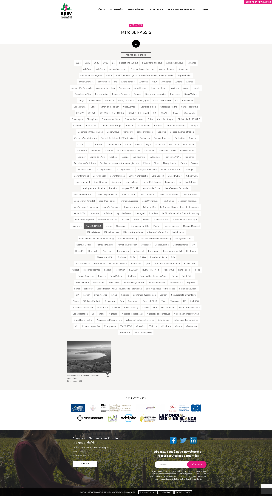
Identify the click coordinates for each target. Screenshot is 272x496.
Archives (143, 81)
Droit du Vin (188, 144)
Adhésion (100, 69)
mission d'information (157, 232)
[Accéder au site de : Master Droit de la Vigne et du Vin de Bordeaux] (93, 408)
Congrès (162, 131)
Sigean (86, 294)
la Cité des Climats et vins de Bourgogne (179, 207)
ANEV (109, 75)
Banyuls (196, 88)
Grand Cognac (100, 182)
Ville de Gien (164, 319)
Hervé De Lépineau (152, 182)
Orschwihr (93, 251)
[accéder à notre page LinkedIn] (193, 440)
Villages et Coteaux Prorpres (140, 319)
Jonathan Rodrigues (188, 200)
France (194, 163)
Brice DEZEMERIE (162, 100)
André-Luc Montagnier (91, 75)
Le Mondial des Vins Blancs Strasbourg (180, 213)
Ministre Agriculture (133, 232)
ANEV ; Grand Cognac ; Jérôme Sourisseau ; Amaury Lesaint (145, 75)
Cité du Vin (91, 125)
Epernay (82, 156)
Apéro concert (128, 81)
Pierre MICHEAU (105, 257)
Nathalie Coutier (84, 244)
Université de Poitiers (82, 307)
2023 (78, 62)
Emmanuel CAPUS (167, 150)
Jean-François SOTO (83, 194)
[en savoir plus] (136, 44)
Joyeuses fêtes (131, 207)
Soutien (163, 294)
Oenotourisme (162, 244)
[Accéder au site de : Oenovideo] (148, 418)
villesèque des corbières (186, 319)
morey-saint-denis (184, 238)
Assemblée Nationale (81, 88)
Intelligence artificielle (94, 188)
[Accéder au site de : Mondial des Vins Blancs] (177, 418)
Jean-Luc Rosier (147, 194)
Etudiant (113, 156)
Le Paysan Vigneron (84, 219)
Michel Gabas (93, 232)
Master (156, 226)
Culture (98, 144)
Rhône (197, 269)
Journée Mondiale (111, 207)
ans (115, 81)
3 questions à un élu (128, 62)
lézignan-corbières (107, 219)
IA (180, 182)
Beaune (137, 94)
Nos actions (156, 9)
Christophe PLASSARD (189, 119)
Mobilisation (178, 232)
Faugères (189, 156)
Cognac (158, 125)
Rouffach (132, 276)
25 (113, 62)
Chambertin (190, 113)
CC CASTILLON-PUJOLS (112, 113)
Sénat (77, 288)
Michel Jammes (111, 232)
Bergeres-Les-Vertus (155, 94)
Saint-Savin (114, 282)
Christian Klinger (165, 119)
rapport (75, 269)
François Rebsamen (147, 169)
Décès (128, 144)
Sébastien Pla (176, 282)
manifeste (77, 226)
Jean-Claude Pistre (151, 188)
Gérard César (99, 175)
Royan (175, 276)
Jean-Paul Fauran (107, 200)
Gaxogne (190, 169)
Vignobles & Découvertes (186, 313)
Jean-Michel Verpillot (84, 200)
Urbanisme (102, 307)
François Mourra (125, 169)
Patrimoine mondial (172, 251)
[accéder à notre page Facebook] (173, 440)
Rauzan (107, 269)
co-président (144, 125)
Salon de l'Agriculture (134, 282)
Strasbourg (110, 301)
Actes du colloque (174, 62)
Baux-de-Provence (121, 94)
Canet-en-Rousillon (109, 106)
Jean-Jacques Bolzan (107, 194)
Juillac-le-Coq (149, 207)
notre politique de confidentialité (164, 476)
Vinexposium (110, 326)
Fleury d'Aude (169, 163)
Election (109, 150)
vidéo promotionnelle (189, 307)
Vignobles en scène (83, 319)
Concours (128, 131)
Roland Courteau (86, 276)
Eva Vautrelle (139, 156)
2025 (96, 62)
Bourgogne (143, 100)
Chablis (176, 113)
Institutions (190, 182)
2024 (87, 62)
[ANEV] (66, 10)
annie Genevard (86, 81)
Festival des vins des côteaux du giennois (119, 163)
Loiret (136, 219)
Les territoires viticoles (181, 9)
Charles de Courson (134, 119)
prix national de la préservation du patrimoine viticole (101, 263)
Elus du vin (149, 150)
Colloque (194, 125)
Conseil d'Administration (182, 131)
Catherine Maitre (168, 106)
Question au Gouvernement (167, 263)
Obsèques (146, 244)
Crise (80, 144)
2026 (105, 62)
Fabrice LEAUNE (172, 156)
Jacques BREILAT (129, 188)
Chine (150, 119)
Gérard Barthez (81, 175)
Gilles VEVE (192, 175)
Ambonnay (183, 69)
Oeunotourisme (180, 244)
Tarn (122, 301)
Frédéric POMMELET (171, 169)
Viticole (153, 326)
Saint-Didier (188, 276)
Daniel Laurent (114, 144)
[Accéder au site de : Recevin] (78, 408)
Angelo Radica (185, 75)
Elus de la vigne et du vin (128, 150)
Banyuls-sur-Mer (83, 94)
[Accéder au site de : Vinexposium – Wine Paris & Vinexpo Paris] (90, 418)
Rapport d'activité (91, 269)
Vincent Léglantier (91, 326)
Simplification (100, 294)
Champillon (92, 119)
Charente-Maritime (111, 119)
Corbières (145, 138)
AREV (154, 81)
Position (122, 257)
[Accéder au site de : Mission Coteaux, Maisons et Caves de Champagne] (116, 408)
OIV (194, 244)
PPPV (132, 257)
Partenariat (138, 251)
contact (84, 463)
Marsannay (121, 226)
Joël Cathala (168, 200)
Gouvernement (83, 182)
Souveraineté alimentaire (183, 294)
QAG (148, 263)
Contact (205, 9)
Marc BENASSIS (94, 226)
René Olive (169, 269)
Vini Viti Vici (126, 326)
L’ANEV (101, 9)
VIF (93, 313)
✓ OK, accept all (148, 492)
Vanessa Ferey (131, 307)
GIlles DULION (175, 175)
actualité (191, 62)
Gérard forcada (117, 175)
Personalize (166, 492)
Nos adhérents (136, 9)
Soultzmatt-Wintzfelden (144, 294)
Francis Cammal (85, 169)
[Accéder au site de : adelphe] (128, 418)
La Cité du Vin (78, 213)
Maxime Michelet (191, 226)
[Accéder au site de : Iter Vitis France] (185, 408)
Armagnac (166, 81)
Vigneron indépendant (132, 313)
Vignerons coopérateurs (158, 313)
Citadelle (77, 125)
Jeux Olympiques (150, 200)
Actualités (116, 9)
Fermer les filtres (136, 55)
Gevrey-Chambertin (138, 175)
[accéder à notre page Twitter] (183, 440)
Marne (109, 226)
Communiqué (113, 131)
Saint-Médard (82, 282)
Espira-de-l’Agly (97, 156)
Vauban (145, 307)
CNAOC (130, 125)
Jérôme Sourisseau (129, 200)
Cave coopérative (189, 106)
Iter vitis (113, 188)
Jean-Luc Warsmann (168, 194)
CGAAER (165, 113)
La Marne (94, 213)
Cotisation (180, 138)
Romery (102, 276)
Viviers (178, 326)
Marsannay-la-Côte (140, 226)
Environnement (187, 150)
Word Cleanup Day (143, 332)
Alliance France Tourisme (143, 69)
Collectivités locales (176, 125)
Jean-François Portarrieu (177, 188)
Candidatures (80, 106)
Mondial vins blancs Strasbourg (156, 238)
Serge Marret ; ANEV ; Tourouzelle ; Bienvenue (119, 288)
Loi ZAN (125, 219)
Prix (173, 257)
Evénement (155, 156)
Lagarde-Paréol (123, 213)
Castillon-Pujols (148, 106)
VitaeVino (140, 326)
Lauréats (153, 213)
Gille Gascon (158, 175)
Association (124, 88)
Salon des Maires (157, 282)
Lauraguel (140, 213)
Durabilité (82, 150)
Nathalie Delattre (104, 244)
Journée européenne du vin (85, 207)
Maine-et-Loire (161, 219)
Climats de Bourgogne (111, 125)
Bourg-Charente (126, 100)
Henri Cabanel (132, 182)
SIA (77, 294)
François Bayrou (105, 169)
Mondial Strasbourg (127, 238)
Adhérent (87, 69)
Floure (183, 163)
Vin (76, 326)
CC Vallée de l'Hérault (138, 113)
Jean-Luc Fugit (128, 194)
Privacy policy (183, 492)
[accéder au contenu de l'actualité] (89, 357)
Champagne (77, 119)
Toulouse (174, 301)
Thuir (164, 301)
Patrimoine (153, 251)
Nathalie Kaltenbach (127, 244)
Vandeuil (116, 307)
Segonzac (191, 282)
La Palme (107, 213)
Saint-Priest (99, 282)
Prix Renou (136, 263)
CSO (89, 144)
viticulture (166, 326)
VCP (155, 307)
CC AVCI (92, 113)
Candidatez (187, 100)
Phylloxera (191, 251)
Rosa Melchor (116, 276)
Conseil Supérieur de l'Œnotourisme (118, 138)
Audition (175, 88)
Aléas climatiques (118, 69)
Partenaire (107, 251)
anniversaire (104, 81)
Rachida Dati (190, 263)
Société (125, 294)
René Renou (184, 269)
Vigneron (113, 313)
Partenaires (123, 251)
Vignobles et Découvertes (109, 319)
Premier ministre (158, 257)
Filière (146, 163)
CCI (154, 113)
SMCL (114, 294)
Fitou (156, 163)
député (138, 144)
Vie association (80, 313)
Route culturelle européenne (154, 276)
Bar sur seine (101, 94)
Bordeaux (109, 100)
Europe (125, 156)
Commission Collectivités (90, 131)
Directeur (160, 144)
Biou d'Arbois (190, 94)
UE (184, 301)
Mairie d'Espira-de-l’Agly (185, 219)
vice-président (168, 307)
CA (176, 100)
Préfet (142, 257)
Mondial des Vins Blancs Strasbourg (96, 238)
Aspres (189, 81)
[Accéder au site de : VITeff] (112, 418)
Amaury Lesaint (166, 69)
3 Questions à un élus (152, 62)
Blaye (81, 100)
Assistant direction (105, 88)
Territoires (133, 301)
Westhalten (191, 326)
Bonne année (94, 100)
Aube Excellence (159, 88)
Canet (93, 106)
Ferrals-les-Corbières (85, 163)
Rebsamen (120, 269)
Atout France (140, 88)
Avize (186, 88)
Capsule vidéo (130, 106)
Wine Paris (125, 332)
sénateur (88, 288)
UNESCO (194, 301)
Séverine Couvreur (188, 288)
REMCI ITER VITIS (150, 269)
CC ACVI (80, 113)
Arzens (178, 81)
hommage (170, 182)
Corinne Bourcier (162, 138)
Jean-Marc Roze (190, 194)
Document (174, 144)
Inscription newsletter (258, 2)
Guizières (116, 182)
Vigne (102, 313)
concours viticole (145, 131)
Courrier (193, 138)
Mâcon (146, 219)
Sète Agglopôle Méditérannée (160, 288)
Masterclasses (171, 226)
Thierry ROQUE (150, 301)
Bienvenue (175, 94)
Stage (76, 301)
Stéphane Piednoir (92, 301)
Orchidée (79, 251)
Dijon (148, 144)
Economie (96, 150)
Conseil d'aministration (85, 138)
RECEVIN (133, 269)
